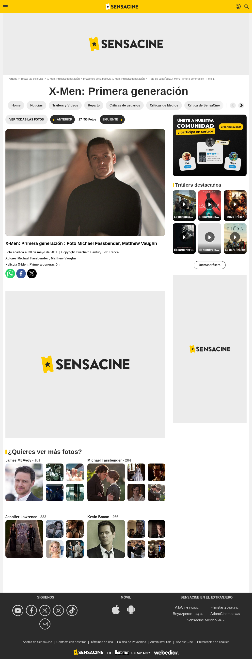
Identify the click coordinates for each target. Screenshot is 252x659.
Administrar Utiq (161, 642)
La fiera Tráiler (235, 250)
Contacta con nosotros (71, 642)
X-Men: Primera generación (63, 78)
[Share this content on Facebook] (21, 273)
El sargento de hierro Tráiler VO (185, 250)
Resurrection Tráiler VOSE (210, 217)
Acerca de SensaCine (37, 642)
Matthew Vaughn (63, 258)
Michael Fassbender (33, 258)
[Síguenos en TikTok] (72, 610)
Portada (12, 78)
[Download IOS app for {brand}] (118, 609)
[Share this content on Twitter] (32, 273)
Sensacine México (202, 620)
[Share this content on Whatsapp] (10, 273)
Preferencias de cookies (213, 642)
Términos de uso (102, 642)
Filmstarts (218, 607)
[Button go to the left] (233, 105)
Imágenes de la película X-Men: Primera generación (114, 78)
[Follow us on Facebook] (32, 610)
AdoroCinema (221, 614)
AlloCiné (181, 607)
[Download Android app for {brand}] (133, 609)
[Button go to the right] (241, 105)
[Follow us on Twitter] (45, 610)
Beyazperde (182, 614)
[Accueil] (122, 6)
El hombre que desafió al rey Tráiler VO (210, 250)
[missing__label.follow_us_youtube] (18, 610)
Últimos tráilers (209, 265)
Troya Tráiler (235, 217)
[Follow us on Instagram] (59, 610)
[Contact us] (45, 623)
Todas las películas (32, 78)
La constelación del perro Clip (185, 217)
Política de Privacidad (131, 642)
